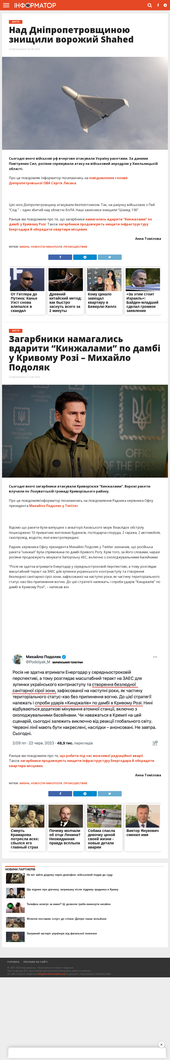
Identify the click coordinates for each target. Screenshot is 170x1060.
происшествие (75, 246)
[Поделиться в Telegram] (85, 256)
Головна (13, 961)
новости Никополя (46, 246)
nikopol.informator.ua (51, 973)
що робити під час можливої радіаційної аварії (101, 755)
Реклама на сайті (35, 961)
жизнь (24, 246)
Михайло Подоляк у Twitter (53, 505)
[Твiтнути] (109, 256)
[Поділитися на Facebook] (60, 256)
